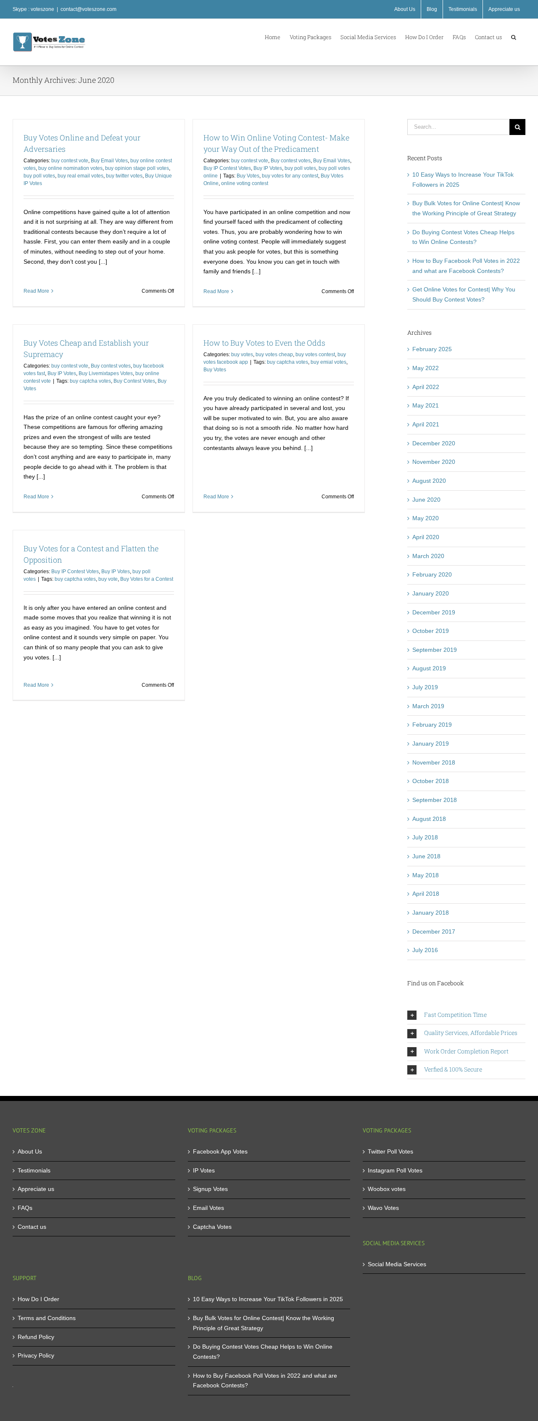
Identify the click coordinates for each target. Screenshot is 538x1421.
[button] (513, 36)
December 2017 (433, 931)
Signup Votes (210, 1188)
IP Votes (204, 1170)
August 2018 (429, 818)
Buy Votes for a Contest (146, 579)
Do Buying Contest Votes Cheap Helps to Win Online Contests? (262, 1351)
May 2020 (425, 518)
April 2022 (425, 387)
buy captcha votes (90, 381)
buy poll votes (39, 176)
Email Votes (208, 1207)
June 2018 (426, 856)
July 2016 (425, 950)
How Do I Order (38, 1299)
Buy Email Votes (109, 161)
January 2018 (430, 912)
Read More (36, 291)
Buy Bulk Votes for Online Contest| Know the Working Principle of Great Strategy (263, 1323)
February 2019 (432, 724)
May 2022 (425, 368)
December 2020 (433, 443)
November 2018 (433, 762)
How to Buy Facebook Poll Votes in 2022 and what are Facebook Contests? (265, 1380)
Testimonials (34, 1170)
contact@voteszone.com (88, 9)
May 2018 (425, 875)
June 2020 (426, 499)
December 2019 (433, 612)
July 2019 (425, 687)
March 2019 (428, 706)
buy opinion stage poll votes (137, 168)
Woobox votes (387, 1188)
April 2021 (425, 424)
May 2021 (425, 405)
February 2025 (432, 349)
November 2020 (433, 461)
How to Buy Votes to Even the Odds (264, 343)
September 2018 (434, 800)
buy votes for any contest (290, 176)
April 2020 (425, 537)
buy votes (242, 354)
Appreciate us (36, 1188)
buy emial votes (328, 362)
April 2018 (425, 893)
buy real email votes (80, 176)
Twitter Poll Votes (390, 1151)
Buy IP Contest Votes (227, 168)
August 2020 (429, 480)
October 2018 (430, 781)
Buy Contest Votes (134, 381)
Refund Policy (36, 1337)
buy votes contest (315, 354)
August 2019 (429, 668)
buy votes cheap (274, 354)
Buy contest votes (291, 161)
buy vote (108, 579)
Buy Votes (248, 176)
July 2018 (425, 837)
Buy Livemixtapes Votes (106, 373)
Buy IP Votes (267, 168)
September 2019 (434, 649)
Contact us (32, 1226)
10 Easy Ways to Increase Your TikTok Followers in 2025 (268, 1299)
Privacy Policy (36, 1355)
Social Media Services (397, 1264)
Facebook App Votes (220, 1151)
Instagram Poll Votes (395, 1170)
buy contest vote (69, 161)
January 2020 (430, 593)
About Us (30, 1151)
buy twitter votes (124, 176)
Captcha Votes (212, 1226)
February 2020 (432, 574)
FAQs (25, 1207)
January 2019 (430, 743)
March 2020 (428, 556)
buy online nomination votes (70, 168)
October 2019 (430, 630)
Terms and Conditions (47, 1318)
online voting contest (244, 183)
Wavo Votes (383, 1207)
